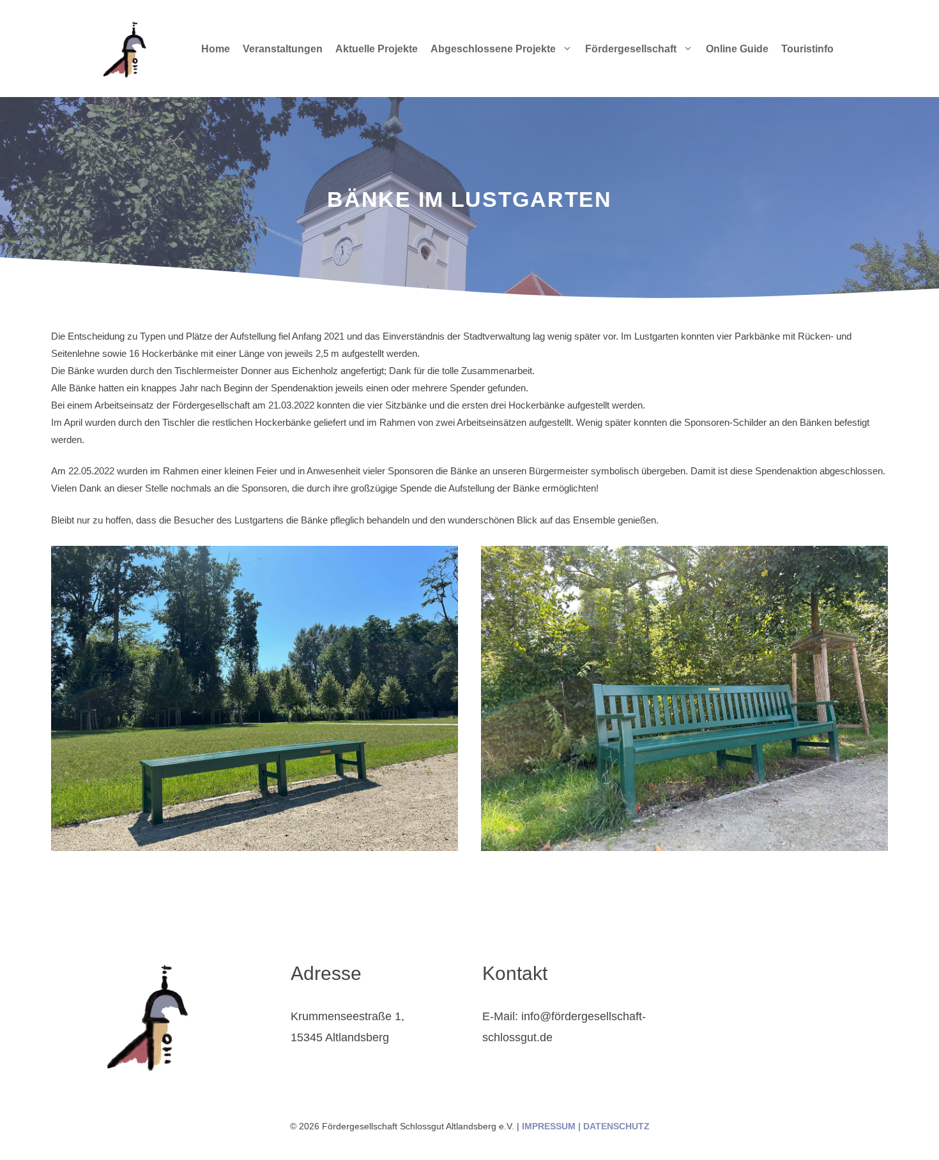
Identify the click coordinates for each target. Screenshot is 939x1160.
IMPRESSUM (549, 1126)
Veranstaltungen (283, 48)
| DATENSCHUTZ (613, 1126)
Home (215, 48)
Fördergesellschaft (630, 48)
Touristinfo (807, 48)
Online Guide (737, 48)
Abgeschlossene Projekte (493, 48)
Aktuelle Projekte (376, 48)
